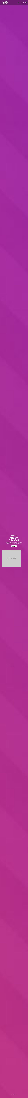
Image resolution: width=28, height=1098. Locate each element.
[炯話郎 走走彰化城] (4, 3)
